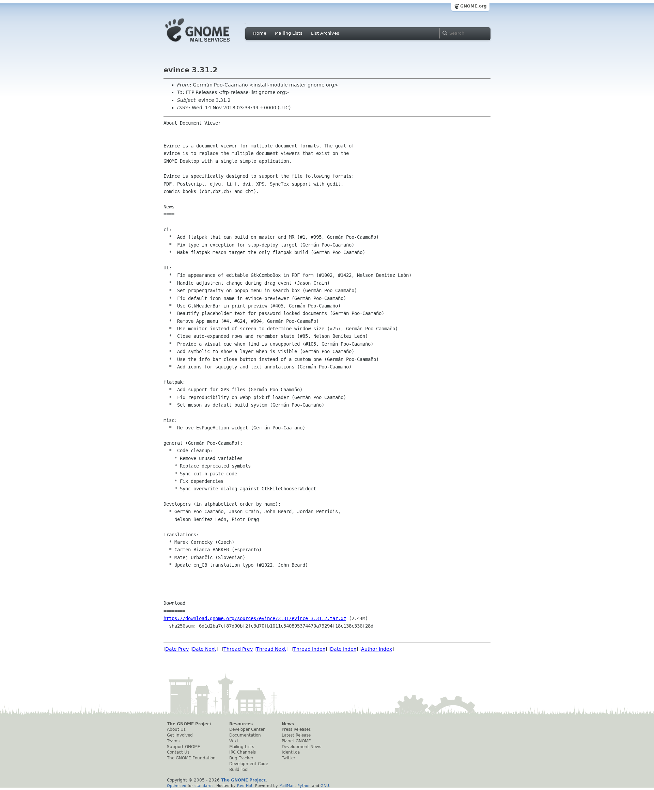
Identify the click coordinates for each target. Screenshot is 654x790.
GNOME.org (473, 6)
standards (204, 786)
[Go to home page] (208, 44)
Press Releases (296, 729)
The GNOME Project (189, 724)
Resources (241, 724)
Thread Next (271, 649)
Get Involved (180, 735)
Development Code (248, 763)
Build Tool (238, 769)
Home (259, 33)
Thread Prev (238, 649)
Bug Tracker (241, 758)
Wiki (233, 741)
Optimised (176, 786)
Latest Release (296, 735)
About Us (176, 729)
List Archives (325, 33)
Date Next (204, 649)
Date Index (343, 649)
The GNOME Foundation (191, 758)
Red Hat (244, 786)
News (288, 724)
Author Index (376, 649)
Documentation (245, 735)
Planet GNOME (296, 741)
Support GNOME (183, 746)
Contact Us (178, 752)
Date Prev (177, 649)
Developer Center (247, 729)
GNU (325, 786)
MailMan (287, 786)
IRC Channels (242, 752)
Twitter (288, 758)
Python (304, 786)
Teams (173, 741)
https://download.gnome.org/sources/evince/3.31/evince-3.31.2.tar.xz (255, 618)
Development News (301, 746)
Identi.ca (291, 752)
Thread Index (309, 649)
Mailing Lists (288, 33)
